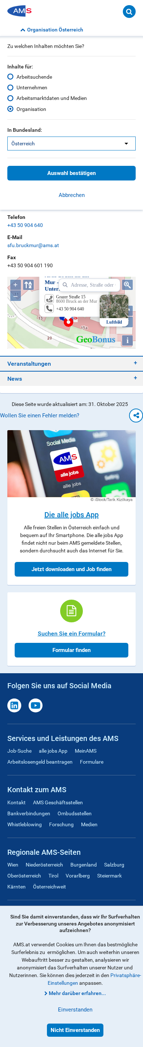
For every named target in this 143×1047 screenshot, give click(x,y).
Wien (12, 865)
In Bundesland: (24, 130)
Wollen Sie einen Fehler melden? (39, 415)
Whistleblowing (24, 824)
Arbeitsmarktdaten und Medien (51, 98)
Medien (89, 824)
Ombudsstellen (75, 813)
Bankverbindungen (28, 813)
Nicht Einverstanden (75, 1030)
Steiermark (109, 876)
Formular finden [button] (71, 650)
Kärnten (16, 887)
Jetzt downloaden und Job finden (71, 569)
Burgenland (83, 865)
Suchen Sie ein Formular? (72, 633)
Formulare (91, 762)
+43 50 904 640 (25, 225)
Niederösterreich (44, 865)
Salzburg (114, 865)
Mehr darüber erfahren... (77, 993)
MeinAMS (85, 751)
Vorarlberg (78, 876)
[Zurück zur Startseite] (22, 11)
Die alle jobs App (71, 514)
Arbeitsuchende (34, 77)
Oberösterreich (24, 876)
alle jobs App (53, 751)
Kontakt (16, 802)
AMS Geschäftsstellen (58, 802)
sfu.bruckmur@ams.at (33, 245)
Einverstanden (75, 1009)
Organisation (31, 109)
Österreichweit (49, 887)
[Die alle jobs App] (71, 466)
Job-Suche (19, 751)
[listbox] (71, 143)
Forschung (61, 824)
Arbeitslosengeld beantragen (40, 762)
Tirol (53, 876)
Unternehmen (31, 87)
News (14, 378)
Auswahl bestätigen (71, 173)
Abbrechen (72, 195)
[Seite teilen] (136, 415)
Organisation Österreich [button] (55, 30)
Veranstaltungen (29, 363)
